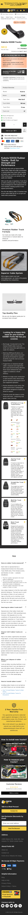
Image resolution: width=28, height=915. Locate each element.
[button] (3, 10)
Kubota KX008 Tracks (22, 18)
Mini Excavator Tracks (20, 17)
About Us (5, 850)
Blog (3, 877)
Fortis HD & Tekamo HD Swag (12, 856)
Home (2, 17)
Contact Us (14, 811)
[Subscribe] (24, 823)
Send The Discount (14, 828)
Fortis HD (11, 912)
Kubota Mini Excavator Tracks (8, 18)
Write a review (14, 793)
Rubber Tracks (9, 17)
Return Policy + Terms (9, 886)
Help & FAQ (5, 880)
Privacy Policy (6, 883)
